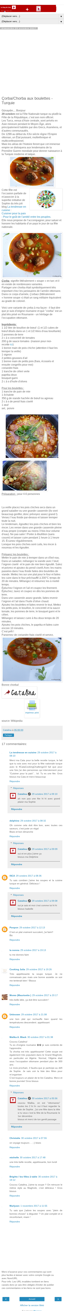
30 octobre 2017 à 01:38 (40, 1037)
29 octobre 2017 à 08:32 (33, 820)
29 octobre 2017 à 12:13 (32, 927)
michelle (14, 1157)
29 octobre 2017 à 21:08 (34, 1014)
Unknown (15, 1014)
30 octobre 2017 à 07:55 (34, 1138)
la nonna (14, 950)
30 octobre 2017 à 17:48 (32, 1157)
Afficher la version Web (32, 1305)
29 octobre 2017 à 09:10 (44, 794)
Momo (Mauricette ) (20, 995)
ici (11, 344)
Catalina (22, 794)
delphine (14, 820)
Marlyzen (15, 1206)
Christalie (15, 1138)
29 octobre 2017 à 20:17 (45, 995)
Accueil (32, 1299)
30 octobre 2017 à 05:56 (44, 1098)
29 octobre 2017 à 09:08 (44, 901)
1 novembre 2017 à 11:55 (34, 1206)
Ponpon (14, 927)
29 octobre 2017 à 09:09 (44, 849)
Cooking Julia (17, 969)
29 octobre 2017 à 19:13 (33, 950)
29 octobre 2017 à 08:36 (29, 875)
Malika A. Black (18, 1037)
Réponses (18, 788)
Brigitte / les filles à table (23, 1176)
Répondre (15, 781)
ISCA (12, 875)
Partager (8, 735)
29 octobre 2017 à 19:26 (39, 969)
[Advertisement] (32, 62)
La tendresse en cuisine (23, 752)
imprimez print (32, 712)
